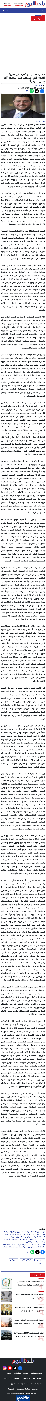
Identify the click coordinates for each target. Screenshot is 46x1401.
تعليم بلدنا (21, 1383)
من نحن (35, 1388)
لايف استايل (25, 1378)
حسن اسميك (39, 1260)
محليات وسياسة (36, 1372)
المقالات (16, 1378)
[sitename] (23, 1361)
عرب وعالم (38, 1383)
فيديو (13, 1383)
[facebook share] (42, 91)
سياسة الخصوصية (23, 1388)
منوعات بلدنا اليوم (26, 1260)
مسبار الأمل (13, 1260)
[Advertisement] (23, 45)
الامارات (41, 1264)
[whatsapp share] (32, 91)
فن (34, 1378)
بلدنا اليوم (39, 85)
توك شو (7, 1378)
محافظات (17, 1372)
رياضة (9, 1372)
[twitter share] (37, 91)
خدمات (29, 1383)
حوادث (39, 1378)
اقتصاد (25, 1372)
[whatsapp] (26, 91)
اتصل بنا (11, 1388)
